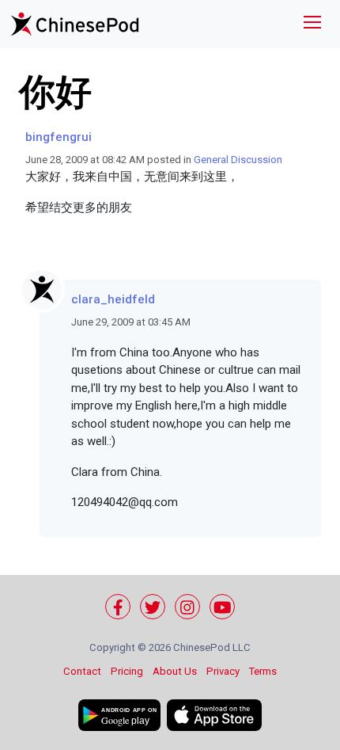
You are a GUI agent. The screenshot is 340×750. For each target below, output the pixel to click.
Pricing (127, 671)
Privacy (223, 671)
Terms (263, 671)
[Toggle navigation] (312, 24)
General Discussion (238, 160)
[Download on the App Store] (214, 715)
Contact (82, 671)
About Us (175, 671)
